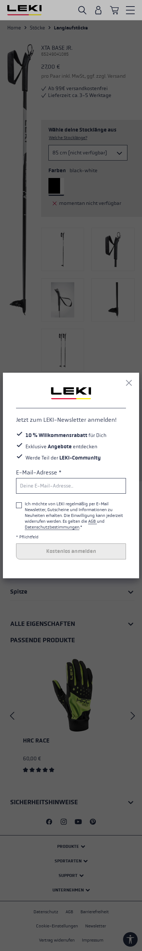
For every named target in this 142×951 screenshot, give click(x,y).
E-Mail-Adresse (39, 472)
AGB (92, 521)
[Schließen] (129, 383)
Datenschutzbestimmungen (52, 527)
